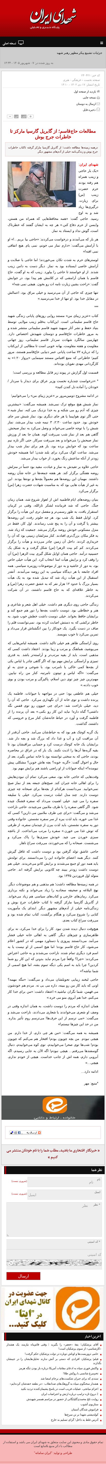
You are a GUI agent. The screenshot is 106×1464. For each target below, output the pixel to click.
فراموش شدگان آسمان (84, 1409)
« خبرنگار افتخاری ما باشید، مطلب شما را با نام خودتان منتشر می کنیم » (53, 1153)
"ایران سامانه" (43, 1453)
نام (98, 1179)
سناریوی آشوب (89, 1404)
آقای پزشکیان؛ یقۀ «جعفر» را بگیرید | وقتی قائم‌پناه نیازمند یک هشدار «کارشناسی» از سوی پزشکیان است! (53, 1346)
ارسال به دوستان (86, 103)
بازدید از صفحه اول (85, 91)
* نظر (96, 1204)
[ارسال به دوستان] (98, 103)
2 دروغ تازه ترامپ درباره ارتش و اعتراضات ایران (69, 1394)
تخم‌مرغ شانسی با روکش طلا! (80, 1373)
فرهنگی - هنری (72, 79)
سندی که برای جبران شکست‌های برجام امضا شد (69, 1378)
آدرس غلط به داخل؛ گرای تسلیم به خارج (74, 1419)
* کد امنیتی (93, 1241)
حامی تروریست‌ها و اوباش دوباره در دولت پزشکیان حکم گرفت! (61, 1353)
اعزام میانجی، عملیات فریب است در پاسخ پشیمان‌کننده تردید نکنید (59, 1388)
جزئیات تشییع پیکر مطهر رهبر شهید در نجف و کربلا (69, 53)
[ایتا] (53, 1108)
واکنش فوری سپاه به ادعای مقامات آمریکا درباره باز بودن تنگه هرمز (58, 1368)
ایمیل (97, 1192)
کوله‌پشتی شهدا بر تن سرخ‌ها (81, 1414)
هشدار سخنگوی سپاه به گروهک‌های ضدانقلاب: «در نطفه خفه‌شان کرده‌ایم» (54, 1383)
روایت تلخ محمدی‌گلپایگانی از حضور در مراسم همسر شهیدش (62, 1399)
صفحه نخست (92, 79)
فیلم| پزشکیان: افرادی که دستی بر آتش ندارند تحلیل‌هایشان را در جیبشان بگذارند (53, 1361)
